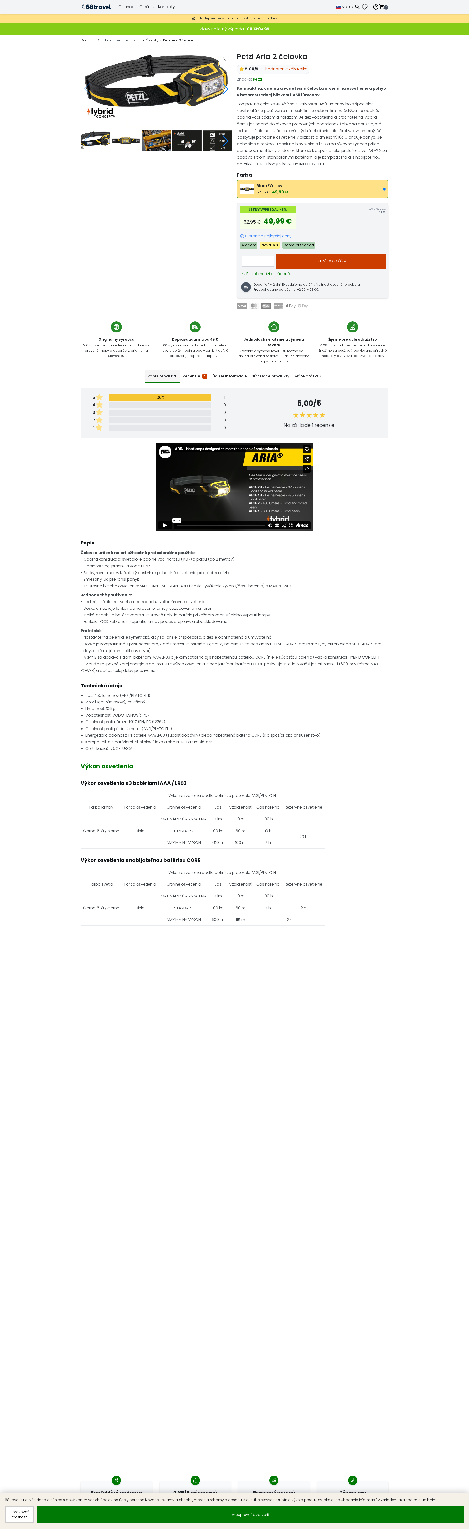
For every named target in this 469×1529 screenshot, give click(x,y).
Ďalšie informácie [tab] (229, 376)
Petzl (257, 79)
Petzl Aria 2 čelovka (178, 40)
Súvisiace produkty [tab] (270, 376)
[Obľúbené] (367, 7)
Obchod (126, 7)
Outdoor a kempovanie (117, 40)
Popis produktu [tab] (163, 376)
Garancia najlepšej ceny (268, 236)
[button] (225, 88)
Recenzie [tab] (193, 376)
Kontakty (166, 7)
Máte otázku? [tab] (307, 376)
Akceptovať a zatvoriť (250, 1514)
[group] (156, 89)
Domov (86, 40)
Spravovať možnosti (20, 1514)
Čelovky (152, 40)
